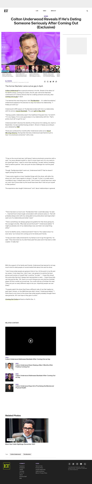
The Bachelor (27, 454)
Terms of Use (39, 466)
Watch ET (53, 11)
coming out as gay (11, 97)
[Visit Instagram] (77, 464)
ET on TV (21, 473)
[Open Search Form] (87, 11)
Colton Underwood (11, 91)
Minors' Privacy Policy (41, 473)
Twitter (21, 469)
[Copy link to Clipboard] (56, 81)
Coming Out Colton (11, 299)
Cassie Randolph (21, 111)
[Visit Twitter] (73, 464)
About (21, 475)
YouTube (21, 471)
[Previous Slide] (1, 69)
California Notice (40, 471)
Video (44, 11)
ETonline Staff (23, 476)
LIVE (37, 11)
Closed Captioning (40, 469)
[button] (30, 341)
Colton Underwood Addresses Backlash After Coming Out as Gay (27, 359)
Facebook (22, 466)
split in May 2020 (39, 111)
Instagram (22, 468)
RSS (20, 478)
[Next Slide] (60, 69)
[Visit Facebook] (69, 464)
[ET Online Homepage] (6, 11)
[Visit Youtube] (81, 464)
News (46, 16)
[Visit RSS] (85, 464)
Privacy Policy (39, 468)
